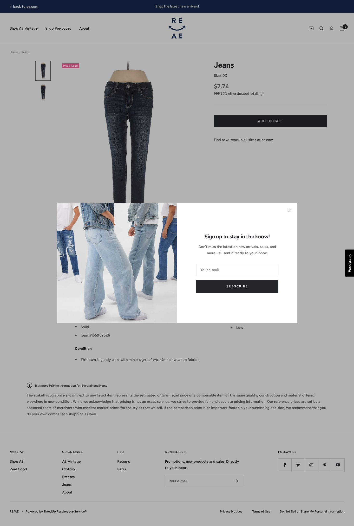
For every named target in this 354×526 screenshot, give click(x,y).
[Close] (290, 210)
